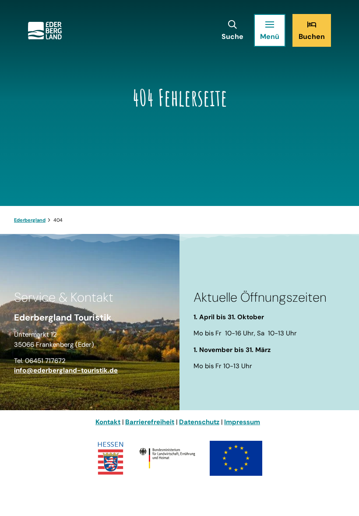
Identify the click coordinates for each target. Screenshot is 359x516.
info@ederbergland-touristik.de (66, 370)
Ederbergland (30, 220)
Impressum (242, 422)
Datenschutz (199, 422)
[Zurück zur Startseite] (45, 30)
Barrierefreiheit (149, 422)
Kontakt (107, 422)
